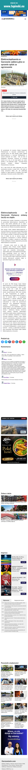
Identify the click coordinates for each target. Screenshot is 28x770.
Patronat (12, 763)
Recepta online (19, 765)
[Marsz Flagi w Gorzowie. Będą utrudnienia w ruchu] (14, 508)
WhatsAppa (10, 273)
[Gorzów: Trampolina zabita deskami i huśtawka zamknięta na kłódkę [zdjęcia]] (14, 516)
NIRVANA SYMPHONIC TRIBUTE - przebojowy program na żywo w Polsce (19, 568)
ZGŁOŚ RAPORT (14, 279)
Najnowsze (6, 600)
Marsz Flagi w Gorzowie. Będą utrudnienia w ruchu (13, 511)
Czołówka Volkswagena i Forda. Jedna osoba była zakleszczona (13, 622)
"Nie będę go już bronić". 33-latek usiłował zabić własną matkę (14, 619)
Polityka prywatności (17, 766)
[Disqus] (14, 367)
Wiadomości (4, 56)
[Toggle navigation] (25, 19)
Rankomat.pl (9, 766)
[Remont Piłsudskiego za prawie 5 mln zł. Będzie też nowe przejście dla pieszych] (7, 693)
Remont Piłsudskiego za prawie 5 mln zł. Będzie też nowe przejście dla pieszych (15, 616)
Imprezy (4, 553)
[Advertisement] (14, 36)
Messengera (19, 272)
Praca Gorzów (12, 765)
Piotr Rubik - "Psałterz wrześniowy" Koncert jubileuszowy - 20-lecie (17, 589)
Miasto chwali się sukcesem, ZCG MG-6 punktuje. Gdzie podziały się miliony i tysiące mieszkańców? (14, 603)
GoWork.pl (4, 766)
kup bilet (23, 562)
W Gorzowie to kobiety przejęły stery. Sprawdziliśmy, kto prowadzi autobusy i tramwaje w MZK (14, 631)
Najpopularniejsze (19, 600)
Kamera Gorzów (18, 763)
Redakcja (3, 763)
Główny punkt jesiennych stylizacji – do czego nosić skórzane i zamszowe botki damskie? (14, 625)
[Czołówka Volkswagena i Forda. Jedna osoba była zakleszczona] (7, 706)
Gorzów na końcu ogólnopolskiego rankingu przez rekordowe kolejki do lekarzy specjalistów (13, 612)
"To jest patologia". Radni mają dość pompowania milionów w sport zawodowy (15, 606)
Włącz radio (15, 97)
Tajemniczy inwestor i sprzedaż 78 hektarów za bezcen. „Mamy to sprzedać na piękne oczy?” (14, 628)
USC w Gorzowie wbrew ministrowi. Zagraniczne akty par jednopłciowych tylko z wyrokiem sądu (15, 609)
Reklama (8, 763)
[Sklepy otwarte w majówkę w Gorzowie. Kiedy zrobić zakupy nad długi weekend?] (14, 498)
